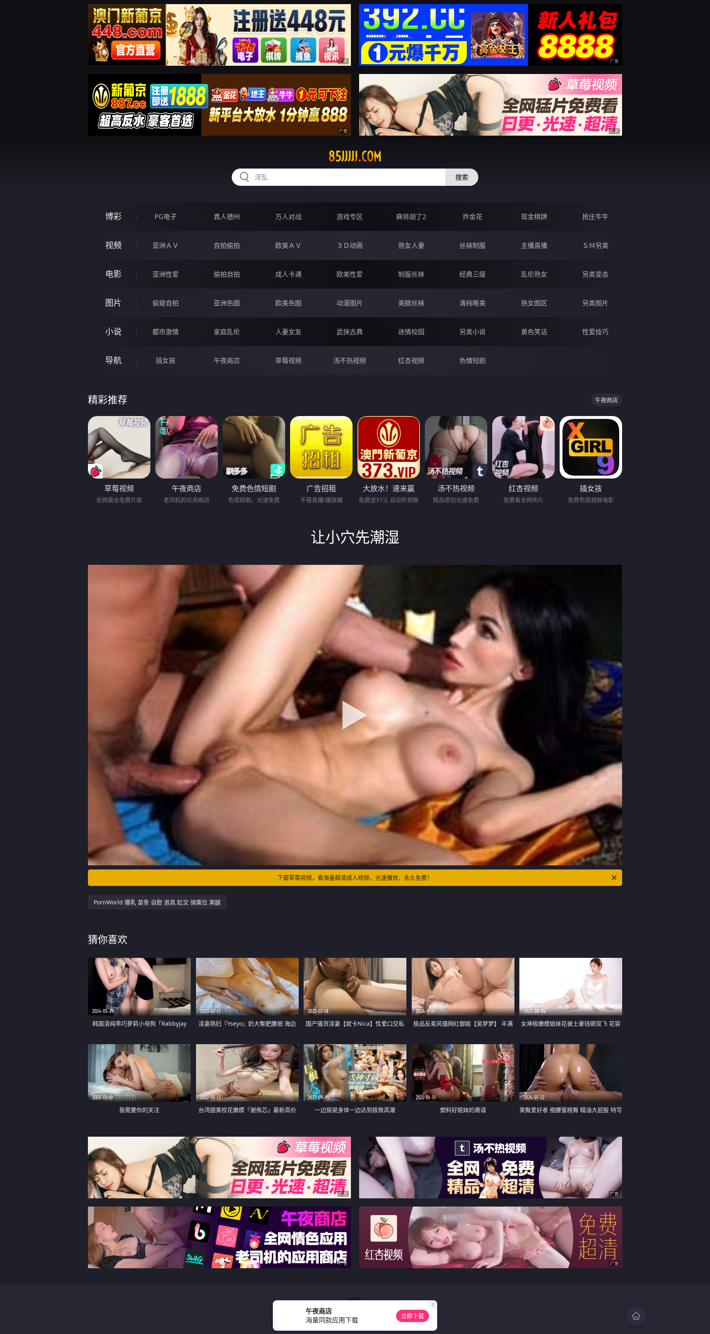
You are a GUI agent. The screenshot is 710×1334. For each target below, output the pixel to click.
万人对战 (288, 216)
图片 (113, 302)
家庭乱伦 (227, 331)
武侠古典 (350, 331)
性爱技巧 (595, 331)
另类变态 (595, 274)
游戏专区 (350, 216)
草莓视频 (288, 360)
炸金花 (472, 216)
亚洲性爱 (165, 274)
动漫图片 (350, 302)
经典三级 (472, 274)
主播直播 (534, 245)
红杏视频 (411, 360)
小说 (113, 331)
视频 (113, 245)
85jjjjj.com (355, 156)
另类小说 (472, 331)
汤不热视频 (349, 360)
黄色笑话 (534, 331)
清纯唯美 (472, 302)
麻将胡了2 (411, 216)
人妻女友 (288, 331)
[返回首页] (636, 1316)
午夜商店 (227, 360)
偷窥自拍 (165, 302)
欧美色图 (288, 302)
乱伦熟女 (534, 274)
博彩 (113, 216)
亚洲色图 (227, 302)
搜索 (461, 177)
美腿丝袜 (411, 302)
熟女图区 (534, 302)
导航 (113, 360)
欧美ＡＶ (288, 245)
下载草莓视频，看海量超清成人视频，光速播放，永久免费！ (355, 877)
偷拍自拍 (227, 274)
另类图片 (595, 302)
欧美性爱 (350, 274)
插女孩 (165, 360)
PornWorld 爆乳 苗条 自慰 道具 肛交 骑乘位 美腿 (157, 902)
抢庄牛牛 (595, 216)
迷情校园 (411, 331)
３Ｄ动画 (350, 245)
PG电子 (165, 216)
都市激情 (165, 331)
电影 (113, 274)
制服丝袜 (411, 274)
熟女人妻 (411, 245)
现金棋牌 (534, 216)
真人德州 (227, 216)
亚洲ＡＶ (165, 245)
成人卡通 (288, 274)
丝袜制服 (472, 245)
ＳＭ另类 (595, 245)
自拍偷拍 (227, 245)
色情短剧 (472, 360)
